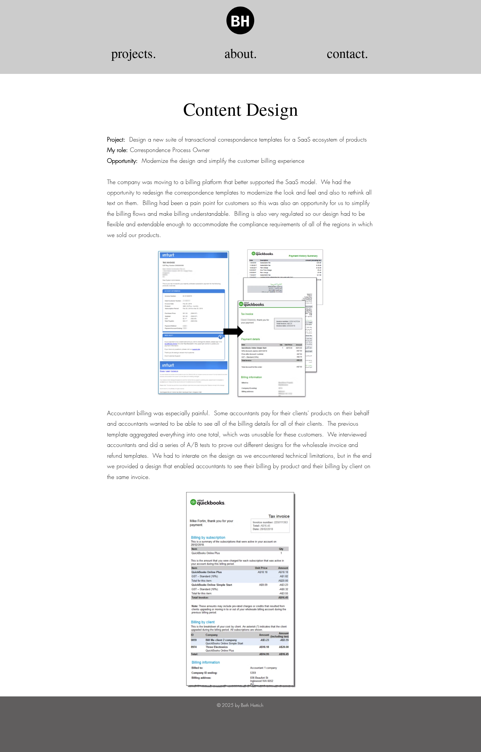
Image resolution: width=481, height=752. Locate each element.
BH (240, 22)
